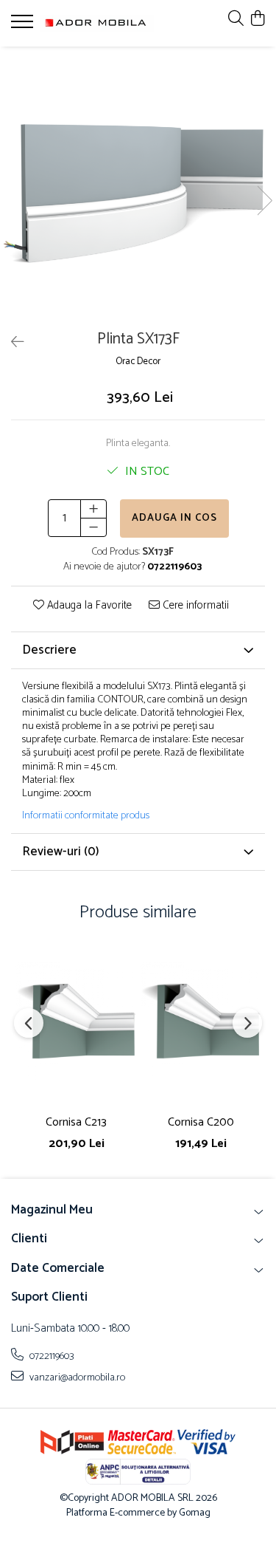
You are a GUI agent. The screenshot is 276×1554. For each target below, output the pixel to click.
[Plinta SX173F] (138, 185)
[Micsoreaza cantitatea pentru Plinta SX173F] (93, 527)
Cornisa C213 (76, 1122)
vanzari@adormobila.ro (76, 1377)
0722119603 (50, 1356)
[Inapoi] (11, 343)
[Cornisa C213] (76, 1022)
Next (264, 200)
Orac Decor (138, 362)
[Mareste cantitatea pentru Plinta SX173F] (93, 508)
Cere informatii (194, 606)
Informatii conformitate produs (85, 816)
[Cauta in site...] (236, 19)
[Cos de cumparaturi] (257, 19)
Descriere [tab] (49, 650)
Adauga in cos (174, 518)
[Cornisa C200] (200, 1022)
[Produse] (24, 26)
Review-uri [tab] (60, 851)
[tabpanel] (138, 185)
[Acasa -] (97, 23)
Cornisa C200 (201, 1122)
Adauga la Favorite (88, 606)
